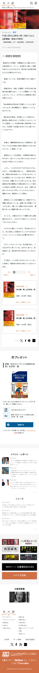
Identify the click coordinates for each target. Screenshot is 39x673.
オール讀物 (17, 639)
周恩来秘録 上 (22, 286)
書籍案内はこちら (20, 566)
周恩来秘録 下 (22, 315)
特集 (20, 631)
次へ (29, 272)
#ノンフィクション (15, 47)
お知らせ (5, 625)
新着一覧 (21, 617)
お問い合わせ (7, 628)
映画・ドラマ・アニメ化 (26, 628)
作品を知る (22, 622)
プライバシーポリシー (9, 620)
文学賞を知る (23, 625)
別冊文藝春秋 (30, 639)
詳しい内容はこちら (23, 302)
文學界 (6, 639)
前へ (9, 272)
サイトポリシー (7, 617)
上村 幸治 (6, 39)
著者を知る (22, 620)
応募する (15, 425)
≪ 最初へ (6, 275)
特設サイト (22, 634)
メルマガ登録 (19, 575)
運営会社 (5, 622)
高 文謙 (8, 56)
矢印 (34, 492)
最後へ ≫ (33, 275)
